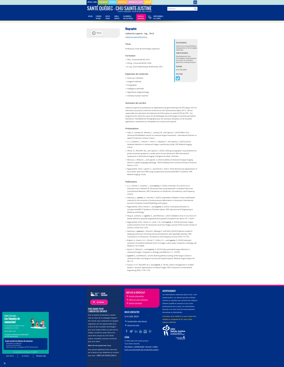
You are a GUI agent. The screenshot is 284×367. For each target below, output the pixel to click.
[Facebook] (126, 331)
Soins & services (116, 17)
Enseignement (103, 2)
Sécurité (148, 347)
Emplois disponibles (136, 296)
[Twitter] (131, 331)
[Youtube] (140, 331)
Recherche (113, 2)
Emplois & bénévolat (141, 17)
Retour (99, 33)
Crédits (155, 347)
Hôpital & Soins (92, 2)
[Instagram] (145, 331)
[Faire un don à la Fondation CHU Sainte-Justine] (98, 297)
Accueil (90, 16)
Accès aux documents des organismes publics (141, 350)
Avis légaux (128, 347)
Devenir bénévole (135, 303)
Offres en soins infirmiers (138, 300)
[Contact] (195, 2)
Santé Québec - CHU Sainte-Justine (119, 8)
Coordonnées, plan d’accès (137, 321)
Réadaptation (122, 2)
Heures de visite (133, 325)
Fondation (148, 2)
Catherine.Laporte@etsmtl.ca (136, 37)
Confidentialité (139, 347)
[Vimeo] (150, 331)
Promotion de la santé (135, 2)
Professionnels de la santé (158, 17)
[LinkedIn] (136, 331)
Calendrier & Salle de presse (128, 17)
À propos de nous (98, 17)
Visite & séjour (107, 17)
